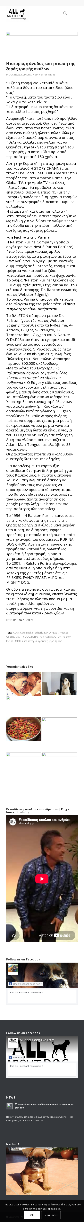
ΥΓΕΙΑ (35, 74)
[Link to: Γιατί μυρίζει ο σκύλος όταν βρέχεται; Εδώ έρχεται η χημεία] (23, 706)
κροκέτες (43, 641)
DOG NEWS (14, 74)
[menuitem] (63, 14)
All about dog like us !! (37, 1040)
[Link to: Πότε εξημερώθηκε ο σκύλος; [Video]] (23, 684)
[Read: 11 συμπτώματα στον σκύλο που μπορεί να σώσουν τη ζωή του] (9, 1106)
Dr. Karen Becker (23, 620)
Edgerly (39, 632)
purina (34, 636)
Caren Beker (27, 632)
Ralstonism (20, 641)
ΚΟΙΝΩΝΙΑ (26, 74)
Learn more (51, 1215)
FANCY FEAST (51, 632)
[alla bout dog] (34, 14)
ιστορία (32, 641)
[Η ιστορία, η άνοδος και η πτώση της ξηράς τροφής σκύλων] (42, 45)
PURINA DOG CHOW (51, 636)
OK (32, 1215)
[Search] (63, 14)
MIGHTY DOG (22, 636)
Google (10, 636)
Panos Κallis (49, 74)
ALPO (16, 632)
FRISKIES (64, 632)
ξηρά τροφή (55, 641)
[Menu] (72, 14)
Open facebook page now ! (27, 984)
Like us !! (17, 1057)
